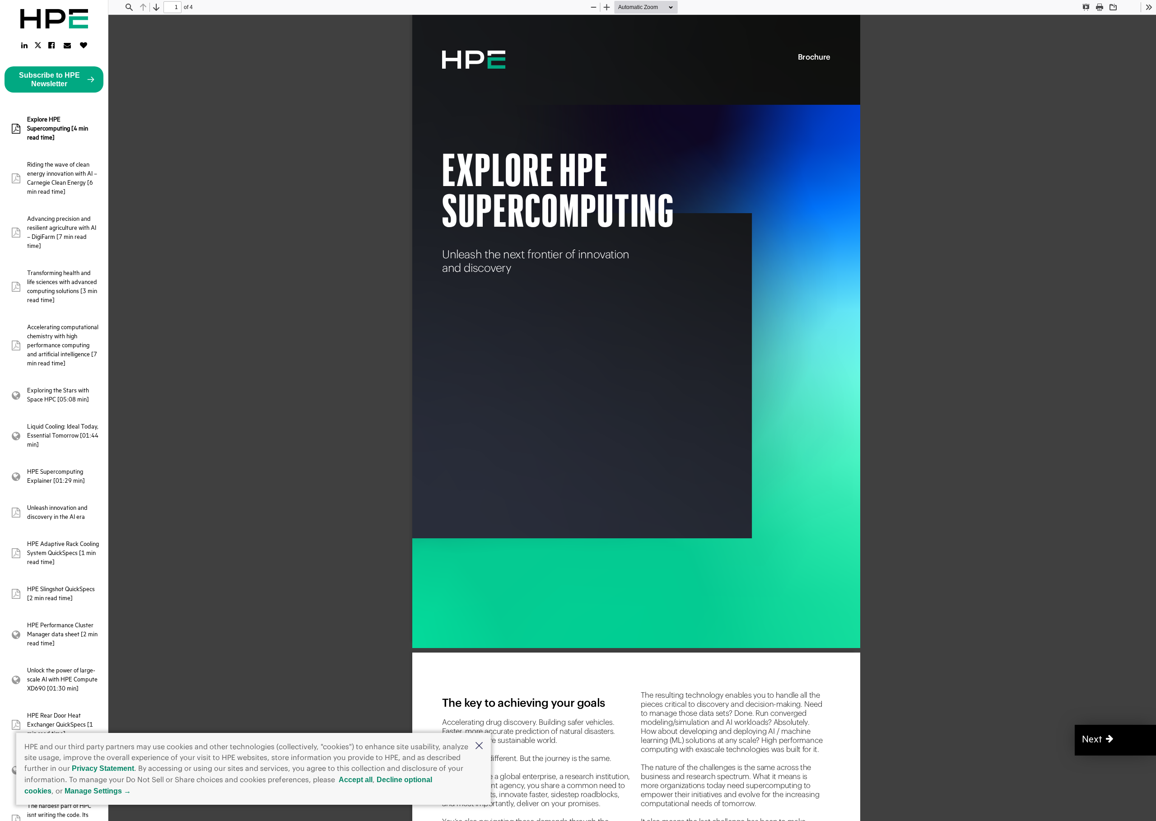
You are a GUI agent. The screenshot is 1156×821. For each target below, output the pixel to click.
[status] (172, 7)
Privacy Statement (103, 768)
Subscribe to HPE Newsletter (49, 79)
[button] (479, 746)
